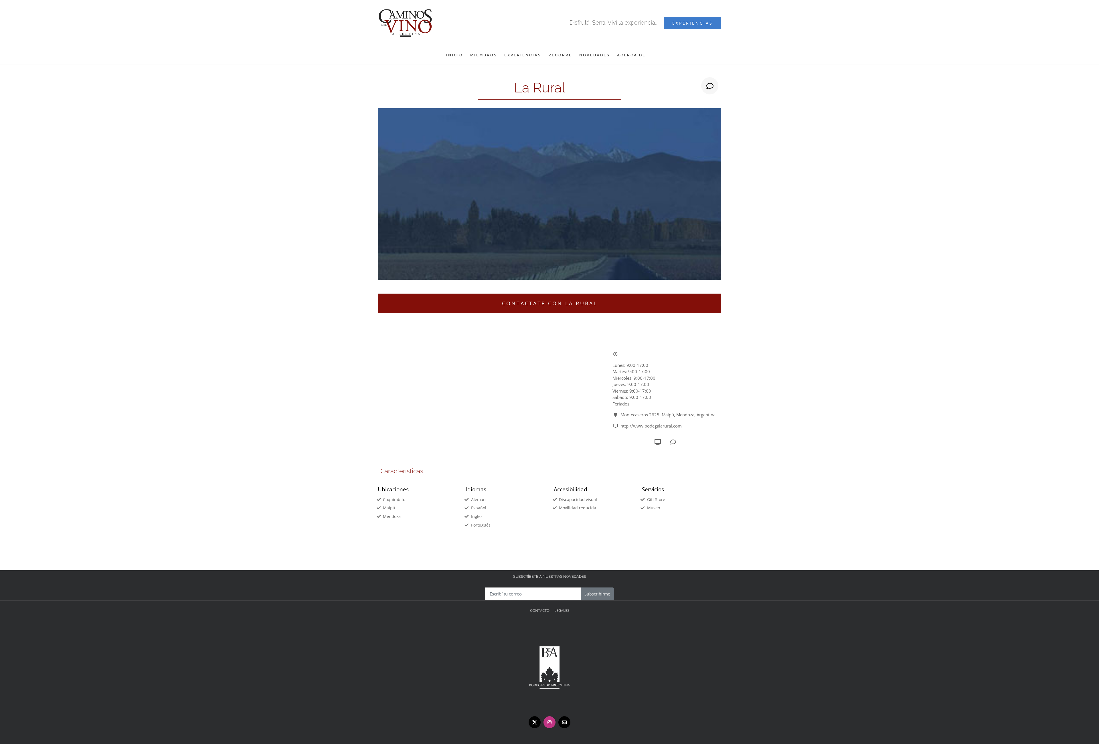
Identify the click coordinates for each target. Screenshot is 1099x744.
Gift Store (656, 499)
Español (478, 507)
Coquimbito (394, 499)
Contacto (540, 610)
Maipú (389, 507)
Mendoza (392, 516)
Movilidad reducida (577, 507)
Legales (561, 610)
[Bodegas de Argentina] (549, 627)
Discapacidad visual (578, 499)
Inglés (477, 516)
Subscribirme (597, 594)
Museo (653, 507)
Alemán (478, 499)
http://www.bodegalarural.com (651, 426)
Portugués (481, 525)
